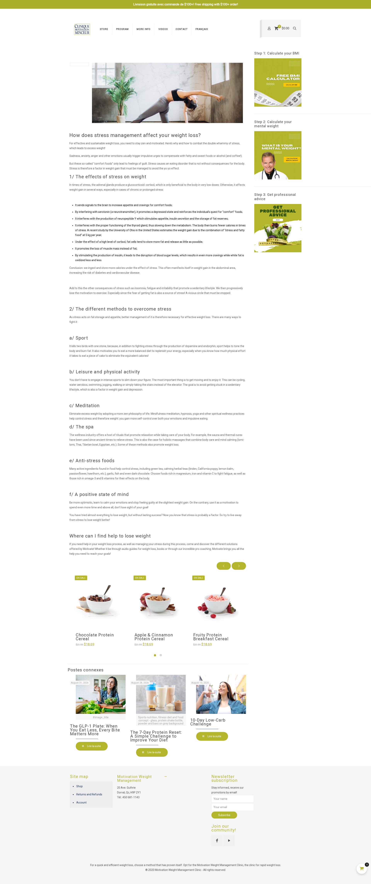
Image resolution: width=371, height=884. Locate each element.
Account (81, 802)
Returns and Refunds (89, 794)
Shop (79, 786)
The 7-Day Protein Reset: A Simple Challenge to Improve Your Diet (156, 736)
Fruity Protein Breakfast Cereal (211, 637)
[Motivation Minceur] (82, 29)
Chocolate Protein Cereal (95, 637)
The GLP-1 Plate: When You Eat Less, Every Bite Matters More (95, 730)
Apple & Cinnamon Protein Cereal (153, 637)
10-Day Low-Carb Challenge (207, 722)
